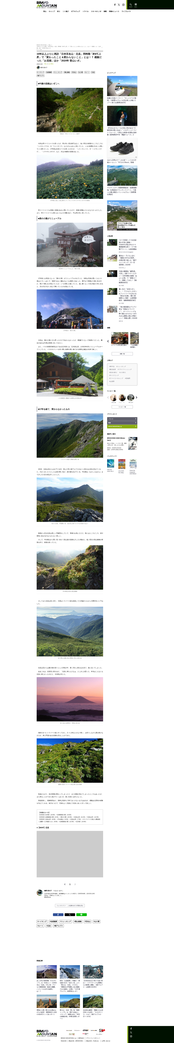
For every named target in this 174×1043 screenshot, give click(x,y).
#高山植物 (67, 72)
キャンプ (52, 11)
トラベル (86, 11)
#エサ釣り (122, 372)
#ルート (87, 72)
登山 (44, 11)
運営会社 (81, 1038)
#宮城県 (127, 378)
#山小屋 (80, 72)
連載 (105, 11)
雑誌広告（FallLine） (93, 1041)
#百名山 (74, 72)
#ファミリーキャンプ (116, 378)
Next (136, 341)
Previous (108, 341)
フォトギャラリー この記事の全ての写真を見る (70, 905)
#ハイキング (40, 72)
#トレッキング (58, 72)
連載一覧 (122, 354)
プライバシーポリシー (93, 1038)
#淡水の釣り (113, 372)
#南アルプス (40, 75)
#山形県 (111, 381)
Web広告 (64, 1041)
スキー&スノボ (96, 11)
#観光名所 (112, 369)
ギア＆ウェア (75, 11)
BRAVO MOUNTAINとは (68, 1038)
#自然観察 (49, 72)
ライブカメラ (126, 11)
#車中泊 (111, 366)
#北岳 (93, 72)
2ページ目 (39, 49)
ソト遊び (66, 11)
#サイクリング (114, 375)
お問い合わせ (106, 1041)
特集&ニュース (114, 11)
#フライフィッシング (125, 369)
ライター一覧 (122, 407)
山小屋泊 (51, 64)
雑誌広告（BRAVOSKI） (76, 1041)
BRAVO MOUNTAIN (42, 45)
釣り (58, 11)
